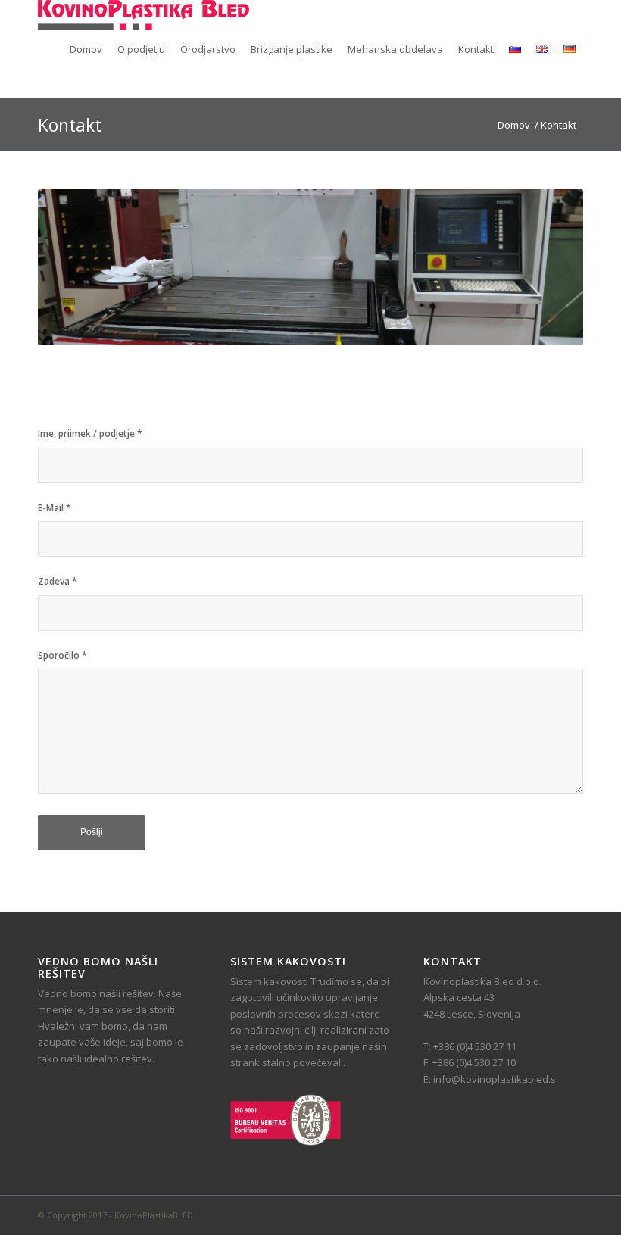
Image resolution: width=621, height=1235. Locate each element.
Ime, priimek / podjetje (90, 433)
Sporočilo (62, 655)
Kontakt (69, 125)
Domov (514, 125)
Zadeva (57, 581)
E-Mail (54, 507)
